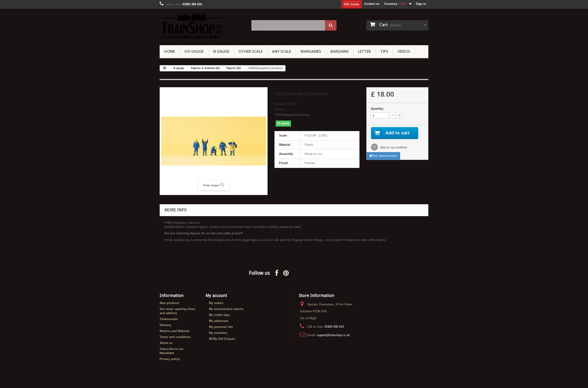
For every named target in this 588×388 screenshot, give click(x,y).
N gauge (178, 68)
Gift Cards (351, 4)
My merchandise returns (226, 309)
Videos (404, 51)
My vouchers (218, 333)
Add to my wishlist (393, 147)
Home (169, 51)
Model (278, 104)
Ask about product (384, 155)
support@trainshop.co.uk (333, 335)
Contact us (371, 4)
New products (169, 303)
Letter (364, 51)
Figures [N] (233, 68)
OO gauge (194, 51)
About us (166, 343)
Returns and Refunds (174, 331)
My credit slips (219, 315)
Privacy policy (170, 359)
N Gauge (221, 51)
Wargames (310, 51)
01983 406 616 (334, 326)
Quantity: (377, 108)
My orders (216, 303)
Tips (384, 51)
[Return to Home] (164, 68)
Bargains (340, 51)
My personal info (221, 327)
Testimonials (169, 319)
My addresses (219, 321)
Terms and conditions (175, 337)
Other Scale (251, 51)
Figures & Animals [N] (205, 68)
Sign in (421, 4)
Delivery (165, 325)
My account (216, 295)
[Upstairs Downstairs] (202, 25)
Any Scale (281, 51)
